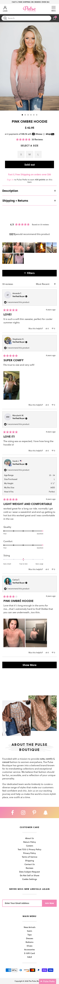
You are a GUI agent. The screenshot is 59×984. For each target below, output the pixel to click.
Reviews (29, 867)
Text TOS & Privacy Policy (29, 849)
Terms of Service (29, 856)
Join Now (49, 903)
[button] (29, 139)
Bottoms (29, 942)
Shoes (29, 945)
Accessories (29, 949)
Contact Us (29, 864)
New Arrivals (29, 927)
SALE (29, 956)
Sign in (10, 179)
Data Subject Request (29, 871)
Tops (29, 934)
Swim (29, 930)
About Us (29, 838)
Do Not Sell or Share (29, 875)
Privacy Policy (29, 853)
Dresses (29, 938)
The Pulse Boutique (36, 981)
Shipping (29, 860)
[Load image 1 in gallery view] (29, 66)
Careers (29, 845)
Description (10, 190)
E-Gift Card (29, 953)
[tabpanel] (29, 66)
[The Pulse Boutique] (29, 9)
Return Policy (29, 841)
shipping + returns (15, 200)
